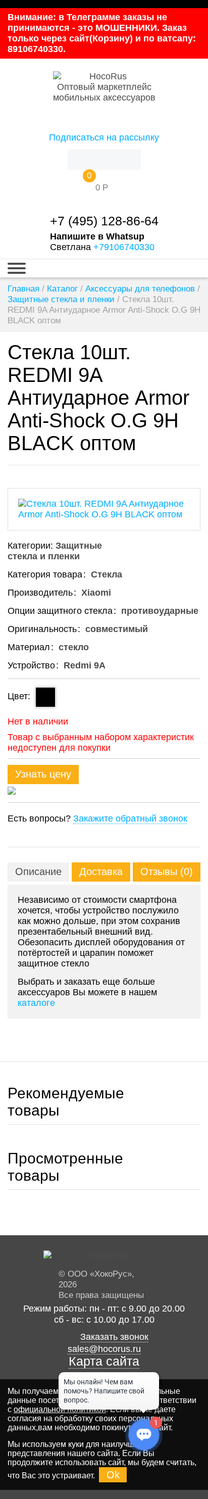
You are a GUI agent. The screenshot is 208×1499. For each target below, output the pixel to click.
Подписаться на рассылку (104, 137)
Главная (23, 289)
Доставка (101, 871)
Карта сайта (104, 1361)
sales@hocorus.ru (104, 1349)
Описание (38, 871)
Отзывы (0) (166, 871)
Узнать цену (43, 774)
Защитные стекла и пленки (61, 299)
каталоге (36, 1003)
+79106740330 (123, 247)
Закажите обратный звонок (130, 818)
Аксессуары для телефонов (140, 289)
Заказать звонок (114, 1337)
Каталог (62, 289)
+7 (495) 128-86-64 (104, 221)
